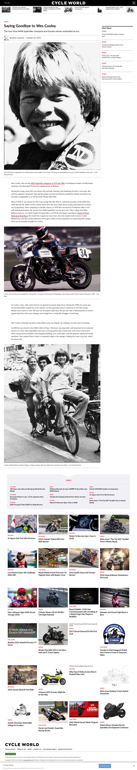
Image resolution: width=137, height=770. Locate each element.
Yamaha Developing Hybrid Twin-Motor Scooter (113, 46)
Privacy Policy (10, 749)
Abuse (29, 749)
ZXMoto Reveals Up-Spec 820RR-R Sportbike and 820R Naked (68, 490)
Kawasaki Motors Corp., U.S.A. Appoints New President (27, 498)
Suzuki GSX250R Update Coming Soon (112, 35)
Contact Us (37, 749)
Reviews (12, 502)
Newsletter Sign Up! (65, 749)
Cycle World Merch (50, 749)
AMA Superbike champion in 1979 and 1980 (48, 183)
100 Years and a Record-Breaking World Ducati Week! (27, 490)
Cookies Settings (10, 754)
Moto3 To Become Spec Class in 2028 (63, 503)
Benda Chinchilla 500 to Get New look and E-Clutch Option (112, 78)
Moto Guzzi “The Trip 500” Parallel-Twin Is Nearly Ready (111, 56)
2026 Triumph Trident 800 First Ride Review (26, 505)
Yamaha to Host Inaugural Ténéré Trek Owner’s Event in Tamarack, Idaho (113, 652)
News (6, 22)
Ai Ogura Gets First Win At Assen (101, 495)
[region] (68, 766)
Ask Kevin (42, 725)
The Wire (13, 487)
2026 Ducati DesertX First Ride (21, 690)
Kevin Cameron (18, 38)
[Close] (134, 766)
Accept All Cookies (105, 766)
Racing (52, 500)
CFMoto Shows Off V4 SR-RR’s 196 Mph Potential (112, 67)
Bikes (51, 487)
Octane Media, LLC (28, 760)
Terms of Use (21, 749)
